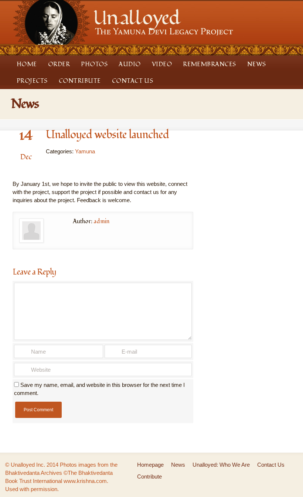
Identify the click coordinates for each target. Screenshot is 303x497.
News (256, 64)
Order (59, 64)
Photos (94, 64)
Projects (32, 81)
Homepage (150, 465)
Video (162, 64)
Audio (129, 64)
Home (27, 64)
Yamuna (85, 151)
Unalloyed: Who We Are (221, 465)
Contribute (80, 81)
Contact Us (132, 81)
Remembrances (209, 64)
